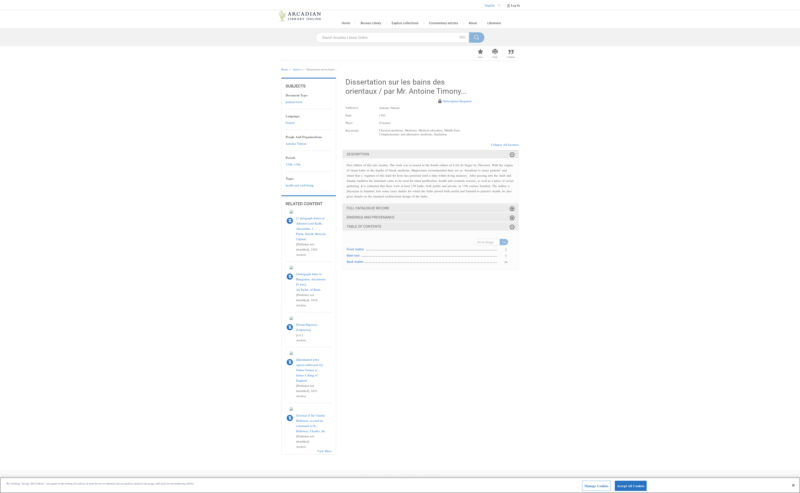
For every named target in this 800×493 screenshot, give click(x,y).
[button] (495, 54)
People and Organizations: (304, 137)
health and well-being (300, 185)
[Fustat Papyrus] (306, 324)
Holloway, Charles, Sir (310, 431)
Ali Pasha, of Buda (308, 289)
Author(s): (352, 107)
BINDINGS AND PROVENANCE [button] (371, 217)
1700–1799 (293, 164)
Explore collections (405, 23)
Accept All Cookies (630, 485)
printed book (294, 102)
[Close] (793, 485)
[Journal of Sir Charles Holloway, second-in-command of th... (310, 420)
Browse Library (371, 23)
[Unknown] (303, 330)
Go (504, 242)
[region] (400, 485)
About (473, 23)
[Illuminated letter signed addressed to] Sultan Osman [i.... (309, 364)
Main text (353, 255)
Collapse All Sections (505, 144)
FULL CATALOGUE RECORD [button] (368, 208)
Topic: (290, 178)
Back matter (355, 262)
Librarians (494, 23)
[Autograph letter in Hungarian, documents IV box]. (311, 279)
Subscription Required (456, 101)
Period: (291, 158)
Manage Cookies (596, 485)
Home (346, 23)
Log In (515, 5)
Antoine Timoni (296, 143)
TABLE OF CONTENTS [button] (364, 226)
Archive (297, 69)
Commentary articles (443, 23)
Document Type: (297, 95)
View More (324, 451)
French (290, 123)
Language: (293, 116)
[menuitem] (408, 109)
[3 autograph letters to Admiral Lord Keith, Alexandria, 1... (310, 223)
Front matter (355, 249)
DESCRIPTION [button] (358, 154)
